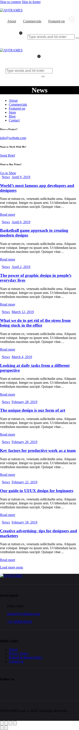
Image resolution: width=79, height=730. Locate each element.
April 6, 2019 (21, 222)
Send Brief (7, 155)
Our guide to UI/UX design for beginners (36, 490)
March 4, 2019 (22, 357)
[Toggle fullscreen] (6, 723)
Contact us (16, 661)
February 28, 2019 (24, 402)
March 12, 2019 (23, 312)
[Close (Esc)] (15, 723)
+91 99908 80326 (19, 621)
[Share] (10, 723)
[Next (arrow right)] (6, 727)
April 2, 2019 (21, 267)
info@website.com (13, 138)
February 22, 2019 (24, 482)
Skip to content (10, 2)
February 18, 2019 (24, 522)
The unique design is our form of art (32, 410)
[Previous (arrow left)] (2, 727)
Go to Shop (8, 173)
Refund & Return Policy (26, 657)
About (13, 649)
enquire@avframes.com (23, 614)
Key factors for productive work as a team (38, 450)
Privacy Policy (19, 653)
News (6, 177)
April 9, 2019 (21, 177)
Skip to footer (31, 2)
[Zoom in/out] (2, 723)
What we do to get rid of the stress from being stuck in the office (35, 323)
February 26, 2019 (24, 442)
